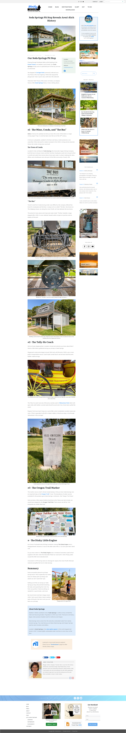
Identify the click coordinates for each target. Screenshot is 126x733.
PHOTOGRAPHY (30, 724)
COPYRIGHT (29, 726)
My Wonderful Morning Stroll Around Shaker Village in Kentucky (88, 108)
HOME (27, 704)
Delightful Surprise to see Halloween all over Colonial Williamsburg (88, 91)
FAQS (27, 715)
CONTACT (28, 713)
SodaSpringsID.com (68, 67)
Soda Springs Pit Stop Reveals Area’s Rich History (51, 19)
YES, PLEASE (92, 724)
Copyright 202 (51, 731)
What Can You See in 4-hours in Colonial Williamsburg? (88, 126)
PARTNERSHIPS (30, 721)
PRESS (27, 708)
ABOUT (27, 710)
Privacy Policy (74, 731)
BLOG (27, 706)
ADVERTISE (29, 719)
